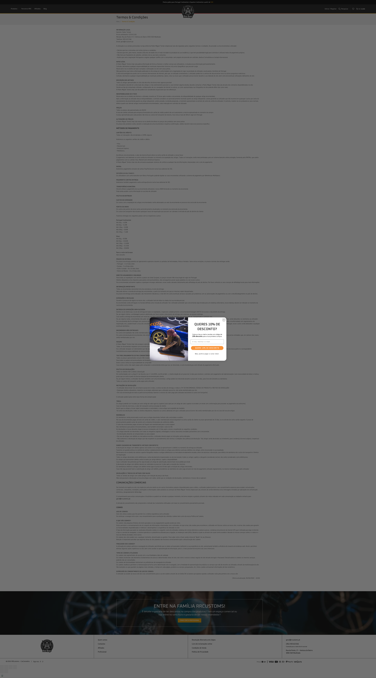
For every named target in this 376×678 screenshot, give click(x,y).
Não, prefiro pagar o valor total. (207, 354)
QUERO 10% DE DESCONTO (207, 348)
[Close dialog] (223, 319)
